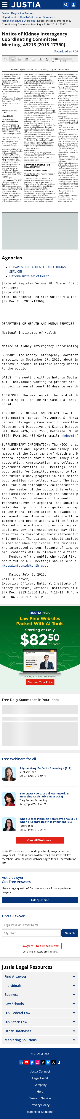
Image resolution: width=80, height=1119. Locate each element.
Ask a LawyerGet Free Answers (16, 879)
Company (40, 1085)
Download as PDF (66, 51)
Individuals (13, 985)
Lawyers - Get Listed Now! (40, 946)
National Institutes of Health (29, 276)
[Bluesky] (48, 1062)
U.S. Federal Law (17, 1013)
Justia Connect (40, 1071)
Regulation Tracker (22, 13)
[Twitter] (53, 1062)
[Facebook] (32, 1062)
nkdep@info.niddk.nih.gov (24, 565)
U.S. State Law (15, 1022)
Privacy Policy (40, 1105)
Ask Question (40, 900)
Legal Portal (40, 1078)
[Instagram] (37, 1062)
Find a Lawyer (13, 916)
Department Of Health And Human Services (27, 16)
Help (40, 1091)
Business (11, 994)
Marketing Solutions (20, 1040)
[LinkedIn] (21, 1062)
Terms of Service (40, 1098)
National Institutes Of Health (18, 20)
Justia (5, 13)
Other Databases (17, 1031)
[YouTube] (26, 1062)
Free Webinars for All (19, 759)
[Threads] (43, 1062)
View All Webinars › (40, 840)
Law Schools (14, 1003)
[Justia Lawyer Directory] (59, 1062)
